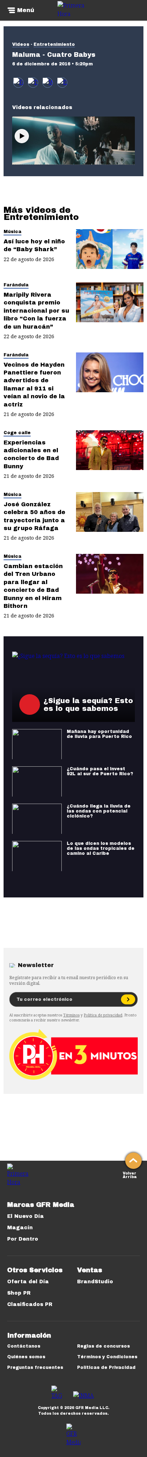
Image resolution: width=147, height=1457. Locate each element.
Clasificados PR (29, 1304)
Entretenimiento (54, 44)
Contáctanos (23, 1346)
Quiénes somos (26, 1356)
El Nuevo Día (25, 1216)
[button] (33, 82)
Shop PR (19, 1293)
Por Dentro (22, 1239)
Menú (25, 10)
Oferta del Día (28, 1281)
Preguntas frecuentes (35, 1367)
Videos (20, 44)
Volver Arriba (130, 1174)
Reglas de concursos (103, 1346)
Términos (71, 1015)
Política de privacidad (103, 1015)
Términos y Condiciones (107, 1356)
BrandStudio (95, 1281)
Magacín (20, 1227)
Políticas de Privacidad (106, 1367)
